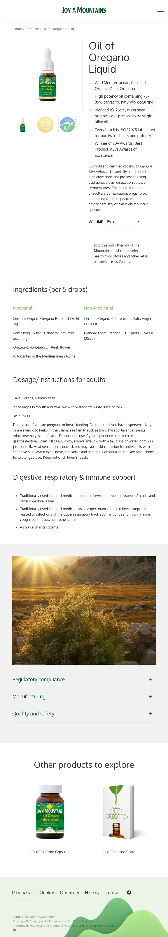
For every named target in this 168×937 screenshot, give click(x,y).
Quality (47, 892)
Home (17, 29)
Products (32, 29)
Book (51, 900)
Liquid (17, 900)
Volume (96, 222)
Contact (113, 892)
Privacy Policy (45, 916)
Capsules (34, 900)
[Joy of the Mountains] (84, 9)
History (92, 892)
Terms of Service (24, 916)
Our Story (69, 892)
